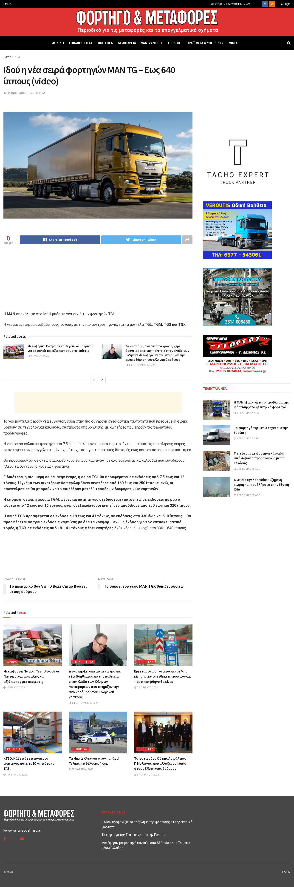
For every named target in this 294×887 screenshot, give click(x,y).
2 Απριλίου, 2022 (147, 687)
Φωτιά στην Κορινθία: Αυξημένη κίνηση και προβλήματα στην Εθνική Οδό (261, 485)
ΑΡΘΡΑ (12, 662)
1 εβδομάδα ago (247, 413)
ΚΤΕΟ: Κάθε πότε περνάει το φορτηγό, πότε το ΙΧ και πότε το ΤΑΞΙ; (29, 763)
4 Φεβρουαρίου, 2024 (141, 364)
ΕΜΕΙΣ (7, 4)
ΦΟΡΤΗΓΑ (105, 43)
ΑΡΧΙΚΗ (58, 43)
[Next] (102, 380)
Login (287, 4)
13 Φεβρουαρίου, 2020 (18, 92)
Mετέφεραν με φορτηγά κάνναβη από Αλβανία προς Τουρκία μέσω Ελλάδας (259, 458)
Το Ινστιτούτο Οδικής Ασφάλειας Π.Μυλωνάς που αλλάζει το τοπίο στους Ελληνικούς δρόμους (160, 763)
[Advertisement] (98, 402)
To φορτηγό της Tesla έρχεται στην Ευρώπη (134, 835)
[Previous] (93, 380)
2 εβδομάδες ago (248, 468)
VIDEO (233, 43)
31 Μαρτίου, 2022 (82, 769)
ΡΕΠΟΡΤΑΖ (145, 662)
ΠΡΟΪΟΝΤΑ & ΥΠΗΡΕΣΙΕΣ (205, 43)
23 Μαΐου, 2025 (39, 356)
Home (7, 57)
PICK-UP (174, 43)
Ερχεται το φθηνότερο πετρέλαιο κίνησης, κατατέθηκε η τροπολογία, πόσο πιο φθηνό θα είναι (162, 676)
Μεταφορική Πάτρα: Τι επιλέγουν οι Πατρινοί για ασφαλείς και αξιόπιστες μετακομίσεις (60, 348)
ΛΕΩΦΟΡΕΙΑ (127, 43)
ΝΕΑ (17, 57)
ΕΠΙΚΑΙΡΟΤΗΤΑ (80, 43)
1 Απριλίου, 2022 (16, 774)
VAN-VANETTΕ (152, 43)
